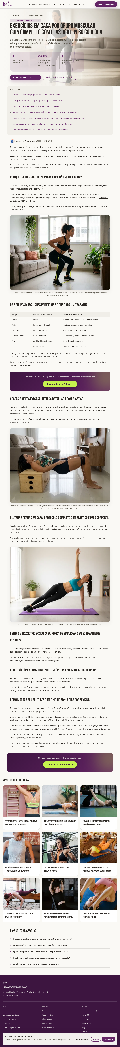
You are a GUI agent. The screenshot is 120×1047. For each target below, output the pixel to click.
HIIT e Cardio (8, 1023)
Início (12, 15)
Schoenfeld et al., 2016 (59, 720)
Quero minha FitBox (106, 4)
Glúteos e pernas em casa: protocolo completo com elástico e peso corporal (46, 112)
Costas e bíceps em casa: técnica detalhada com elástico (37, 106)
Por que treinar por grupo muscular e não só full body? (36, 94)
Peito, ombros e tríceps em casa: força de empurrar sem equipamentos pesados (48, 118)
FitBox (62, 4)
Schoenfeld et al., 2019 (57, 729)
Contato (85, 1031)
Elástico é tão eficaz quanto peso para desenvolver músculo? (41, 958)
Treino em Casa (30, 4)
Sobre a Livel (87, 1023)
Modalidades (44, 4)
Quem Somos (78, 4)
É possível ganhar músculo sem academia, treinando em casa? (42, 939)
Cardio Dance (47, 1023)
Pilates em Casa (48, 1011)
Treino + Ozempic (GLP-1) (92, 1011)
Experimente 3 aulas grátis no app (59, 77)
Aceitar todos (108, 1039)
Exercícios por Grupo (11, 1027)
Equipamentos (48, 1027)
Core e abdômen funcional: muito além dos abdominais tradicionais (42, 124)
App (55, 4)
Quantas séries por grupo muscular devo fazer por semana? (41, 945)
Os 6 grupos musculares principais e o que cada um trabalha (39, 100)
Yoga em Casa (47, 1015)
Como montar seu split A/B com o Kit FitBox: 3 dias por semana (40, 129)
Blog (69, 4)
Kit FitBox (85, 1019)
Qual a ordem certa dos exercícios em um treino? (36, 964)
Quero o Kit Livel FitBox (58, 384)
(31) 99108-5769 (12, 995)
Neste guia (15, 90)
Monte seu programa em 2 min (25, 77)
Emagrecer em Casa (11, 1015)
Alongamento (47, 1019)
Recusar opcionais (81, 1039)
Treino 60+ (86, 1015)
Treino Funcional (9, 1019)
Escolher (96, 1039)
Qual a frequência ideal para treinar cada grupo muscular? (40, 951)
